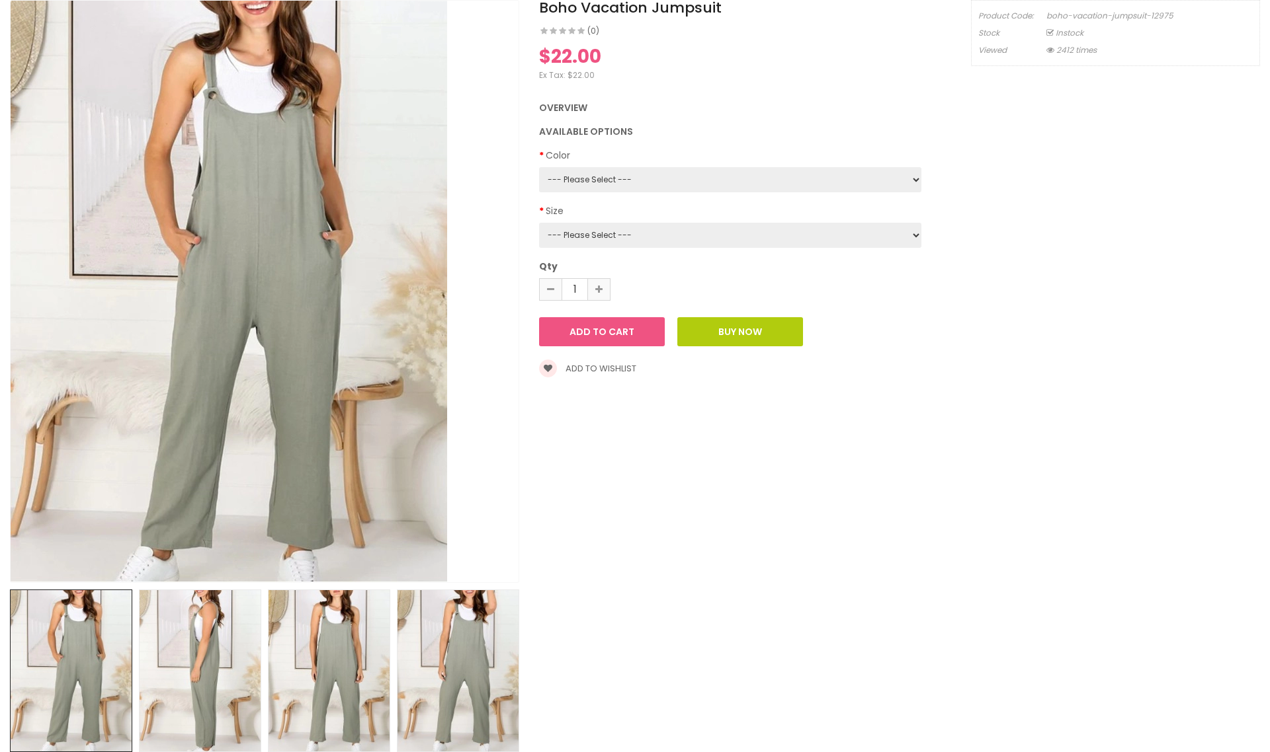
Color (558, 155)
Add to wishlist (600, 368)
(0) (593, 30)
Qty (548, 266)
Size (555, 210)
